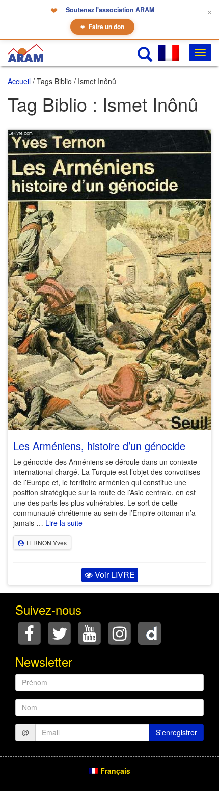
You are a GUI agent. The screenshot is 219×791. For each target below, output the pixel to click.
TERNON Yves (45, 542)
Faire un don (102, 26)
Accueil (19, 81)
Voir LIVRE (114, 575)
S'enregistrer (176, 732)
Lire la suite (64, 523)
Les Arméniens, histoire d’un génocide (99, 445)
